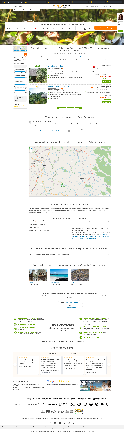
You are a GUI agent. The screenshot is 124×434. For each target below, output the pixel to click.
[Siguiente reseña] (109, 364)
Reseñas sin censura (98, 2)
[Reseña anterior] (15, 364)
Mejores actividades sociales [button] (86, 56)
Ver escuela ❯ (106, 81)
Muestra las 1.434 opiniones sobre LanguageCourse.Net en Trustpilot (28, 388)
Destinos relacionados (101, 59)
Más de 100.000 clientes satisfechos (59, 2)
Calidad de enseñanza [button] (71, 56)
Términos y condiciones (8, 426)
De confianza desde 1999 (80, 2)
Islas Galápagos (54, 282)
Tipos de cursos (37, 59)
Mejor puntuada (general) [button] (50, 56)
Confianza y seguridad (115, 426)
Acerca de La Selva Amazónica (63, 59)
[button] (104, 7)
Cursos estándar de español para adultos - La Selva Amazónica (50, 131)
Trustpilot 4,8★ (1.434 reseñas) (14, 2)
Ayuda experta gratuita (115, 2)
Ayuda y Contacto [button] (17, 6)
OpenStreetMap (107, 195)
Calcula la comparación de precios (105, 28)
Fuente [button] (85, 230)
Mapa (48, 59)
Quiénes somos (51, 426)
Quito (72, 282)
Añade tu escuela (69, 428)
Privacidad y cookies (38, 426)
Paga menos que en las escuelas (35, 2)
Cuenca (31, 282)
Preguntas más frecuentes (83, 59)
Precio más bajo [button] (99, 56)
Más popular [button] (61, 56)
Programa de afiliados (56, 428)
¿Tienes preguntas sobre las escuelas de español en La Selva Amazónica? (70, 293)
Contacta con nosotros (64, 426)
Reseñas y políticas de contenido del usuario (94, 426)
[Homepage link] (14, 10)
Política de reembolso (24, 426)
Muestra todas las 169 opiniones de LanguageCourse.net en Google (61, 385)
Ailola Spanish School (61, 129)
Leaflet (102, 195)
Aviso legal (76, 426)
